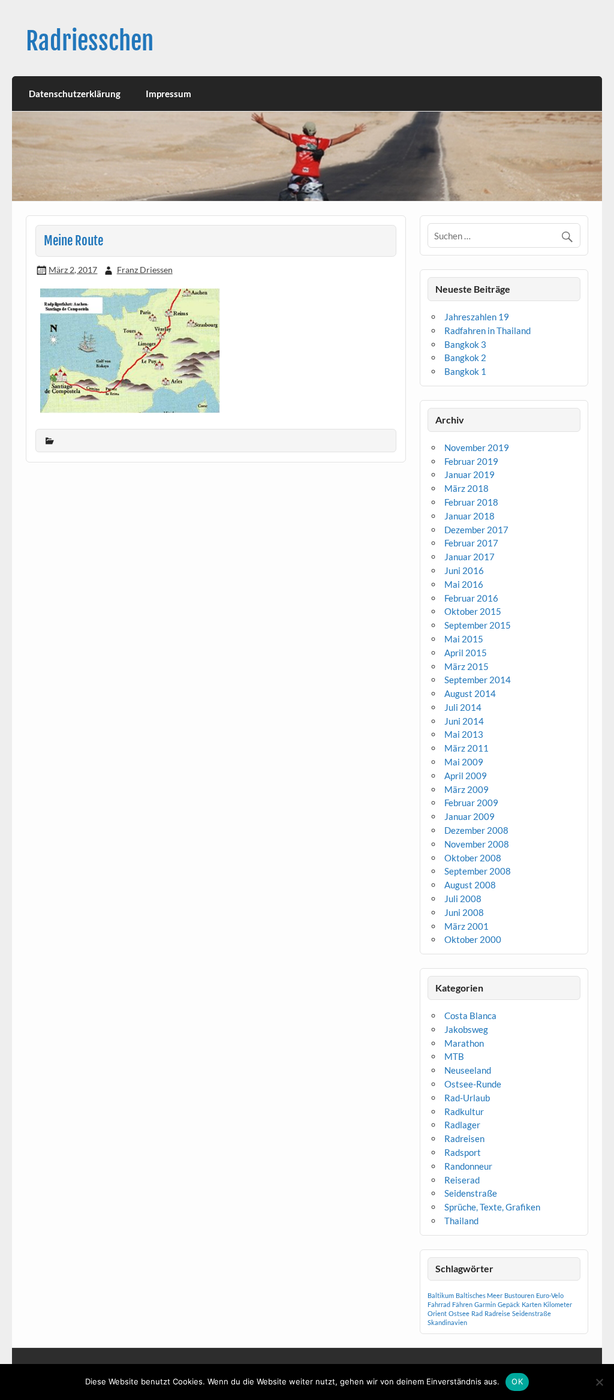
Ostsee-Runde (472, 1083)
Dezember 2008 (476, 830)
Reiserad (462, 1179)
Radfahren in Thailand (487, 330)
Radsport (462, 1152)
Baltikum (441, 1295)
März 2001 (466, 926)
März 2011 (466, 748)
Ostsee (459, 1313)
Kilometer (557, 1304)
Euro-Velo (550, 1295)
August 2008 (470, 884)
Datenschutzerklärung (75, 93)
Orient (437, 1313)
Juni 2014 (464, 721)
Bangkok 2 (465, 357)
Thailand (461, 1220)
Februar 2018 (471, 502)
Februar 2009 (471, 802)
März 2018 (466, 488)
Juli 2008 (462, 898)
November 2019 (476, 447)
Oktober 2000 (472, 939)
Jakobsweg (466, 1029)
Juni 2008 (464, 912)
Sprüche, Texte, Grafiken (492, 1206)
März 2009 (466, 789)
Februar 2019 (471, 461)
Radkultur (464, 1111)
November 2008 (476, 844)
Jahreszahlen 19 (476, 316)
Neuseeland (467, 1070)
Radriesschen (90, 41)
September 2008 (477, 871)
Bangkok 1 (465, 371)
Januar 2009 (469, 816)
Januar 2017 (469, 556)
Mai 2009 (463, 761)
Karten (531, 1304)
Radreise (497, 1313)
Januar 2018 (469, 515)
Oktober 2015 (472, 611)
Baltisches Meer (479, 1295)
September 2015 (477, 625)
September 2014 (477, 679)
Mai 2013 (463, 734)
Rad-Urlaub (467, 1097)
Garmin (485, 1304)
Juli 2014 (462, 707)
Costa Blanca (470, 1015)
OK (517, 1381)
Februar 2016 (471, 598)
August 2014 (470, 693)
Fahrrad (439, 1304)
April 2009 (465, 775)
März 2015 (466, 666)
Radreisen (464, 1138)
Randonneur (468, 1166)
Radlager (462, 1124)
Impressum (168, 93)
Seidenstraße (470, 1193)
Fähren (462, 1304)
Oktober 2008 (472, 857)
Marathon (464, 1043)
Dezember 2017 (476, 529)
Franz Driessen (145, 270)
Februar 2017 (471, 542)
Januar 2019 (469, 474)
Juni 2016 (464, 570)
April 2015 (465, 652)
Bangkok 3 (465, 344)
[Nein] (599, 1382)
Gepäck (509, 1304)
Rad (477, 1313)
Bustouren (519, 1295)
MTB (454, 1056)
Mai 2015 (463, 638)
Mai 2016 (463, 584)
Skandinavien (447, 1322)
